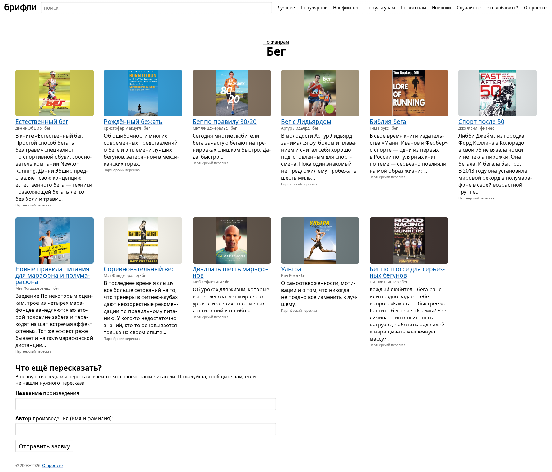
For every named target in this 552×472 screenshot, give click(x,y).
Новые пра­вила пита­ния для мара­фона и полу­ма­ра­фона (52, 275)
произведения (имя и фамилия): (64, 418)
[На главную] (20, 7)
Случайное (469, 7)
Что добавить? (502, 7)
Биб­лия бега (388, 121)
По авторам (413, 7)
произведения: (47, 393)
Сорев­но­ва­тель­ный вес (139, 269)
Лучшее (286, 7)
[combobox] (156, 7)
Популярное (314, 7)
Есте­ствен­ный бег (41, 121)
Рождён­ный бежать (133, 121)
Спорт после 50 (481, 121)
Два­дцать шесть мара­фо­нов (230, 272)
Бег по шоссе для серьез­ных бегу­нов (407, 272)
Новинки (441, 7)
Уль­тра (291, 269)
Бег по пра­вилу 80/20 (225, 121)
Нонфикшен (346, 7)
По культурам (380, 7)
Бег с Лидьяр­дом (306, 121)
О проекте (535, 7)
